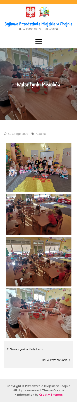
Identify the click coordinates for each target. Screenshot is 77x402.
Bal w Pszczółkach (54, 360)
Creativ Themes (51, 394)
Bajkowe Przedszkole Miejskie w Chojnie (39, 24)
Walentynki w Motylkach (26, 349)
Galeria (41, 133)
